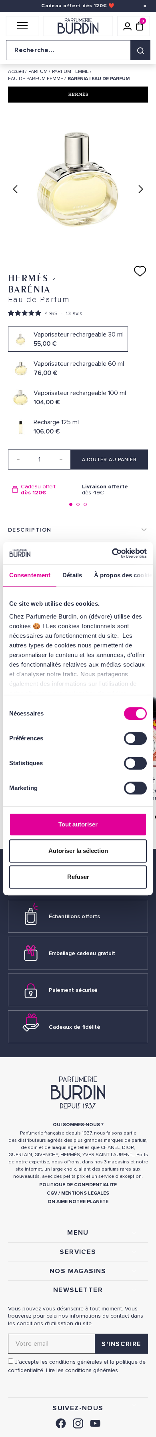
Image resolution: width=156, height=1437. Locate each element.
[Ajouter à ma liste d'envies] (140, 271)
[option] (43, 490)
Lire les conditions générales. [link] (82, 1370)
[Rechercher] (140, 50)
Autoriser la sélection (78, 850)
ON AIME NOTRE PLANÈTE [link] (78, 1202)
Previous (15, 189)
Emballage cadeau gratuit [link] (82, 953)
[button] (22, 26)
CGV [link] (52, 1193)
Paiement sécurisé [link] (73, 990)
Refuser (78, 876)
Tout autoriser (78, 824)
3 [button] (85, 504)
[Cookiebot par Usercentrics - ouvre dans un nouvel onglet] (112, 553)
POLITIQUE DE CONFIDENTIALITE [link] (78, 1185)
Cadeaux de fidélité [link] (74, 1027)
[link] (61, 1422)
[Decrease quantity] (18, 459)
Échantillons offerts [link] (74, 916)
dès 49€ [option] (105, 490)
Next (141, 189)
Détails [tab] (72, 575)
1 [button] (70, 504)
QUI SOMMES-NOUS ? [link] (78, 1125)
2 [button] (78, 504)
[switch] (135, 738)
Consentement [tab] (29, 575)
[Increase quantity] (61, 459)
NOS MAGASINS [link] (78, 1271)
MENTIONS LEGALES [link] (85, 1193)
